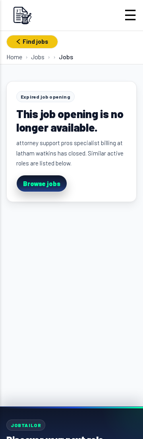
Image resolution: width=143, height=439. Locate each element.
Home (14, 56)
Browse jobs (41, 183)
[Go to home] (22, 15)
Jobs (37, 56)
